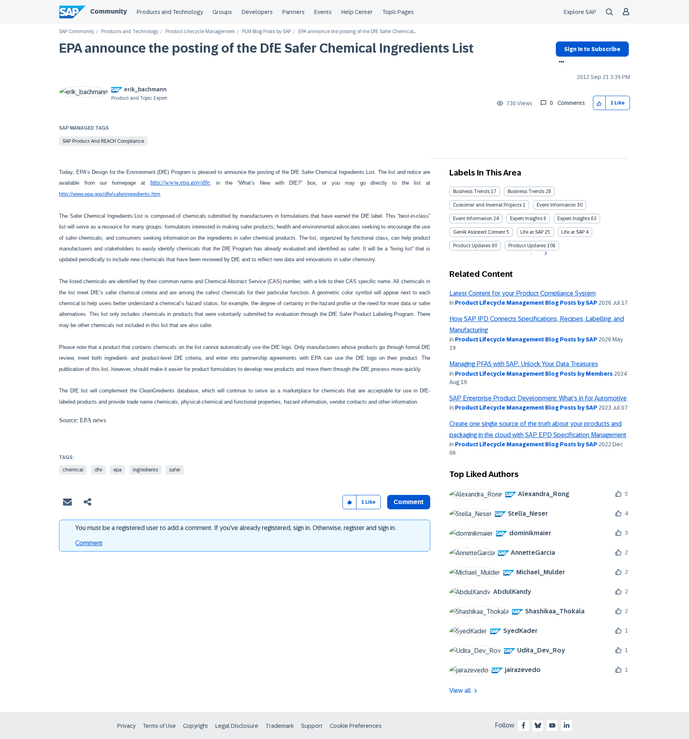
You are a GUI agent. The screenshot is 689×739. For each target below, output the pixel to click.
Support (312, 726)
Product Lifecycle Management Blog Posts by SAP (526, 303)
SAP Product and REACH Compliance (103, 141)
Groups (222, 12)
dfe (98, 470)
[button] (599, 103)
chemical (73, 470)
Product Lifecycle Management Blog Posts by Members (534, 373)
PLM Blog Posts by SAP (266, 31)
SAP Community (76, 31)
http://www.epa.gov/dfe (180, 182)
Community (108, 11)
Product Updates (471, 245)
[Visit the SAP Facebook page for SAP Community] (523, 725)
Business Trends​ (526, 191)
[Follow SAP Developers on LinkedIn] (566, 725)
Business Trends (471, 191)
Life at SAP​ (573, 232)
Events (323, 12)
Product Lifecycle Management (200, 31)
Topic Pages (398, 12)
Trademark (280, 726)
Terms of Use (159, 726)
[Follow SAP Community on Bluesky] (538, 725)
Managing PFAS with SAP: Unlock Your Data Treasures (523, 364)
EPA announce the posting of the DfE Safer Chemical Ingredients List (266, 48)
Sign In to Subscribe (592, 49)
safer (174, 470)
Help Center (357, 12)
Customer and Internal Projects (487, 205)
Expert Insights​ (573, 218)
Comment (88, 543)
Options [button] (560, 63)
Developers (257, 12)
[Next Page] (544, 253)
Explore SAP (580, 12)
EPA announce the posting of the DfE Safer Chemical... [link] (357, 31)
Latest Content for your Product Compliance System (522, 293)
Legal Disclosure (236, 726)
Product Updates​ (527, 245)
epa (117, 470)
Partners (293, 12)
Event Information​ (472, 218)
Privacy (126, 726)
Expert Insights (526, 218)
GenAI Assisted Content (479, 232)
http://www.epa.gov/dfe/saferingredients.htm (109, 194)
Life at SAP (531, 232)
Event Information (556, 205)
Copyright (195, 726)
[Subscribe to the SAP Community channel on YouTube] (552, 725)
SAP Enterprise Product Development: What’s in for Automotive (538, 398)
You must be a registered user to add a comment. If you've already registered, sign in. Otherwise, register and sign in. (235, 527)
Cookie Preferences (356, 726)
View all (460, 690)
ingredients (145, 470)
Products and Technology (170, 12)
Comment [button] (409, 502)
